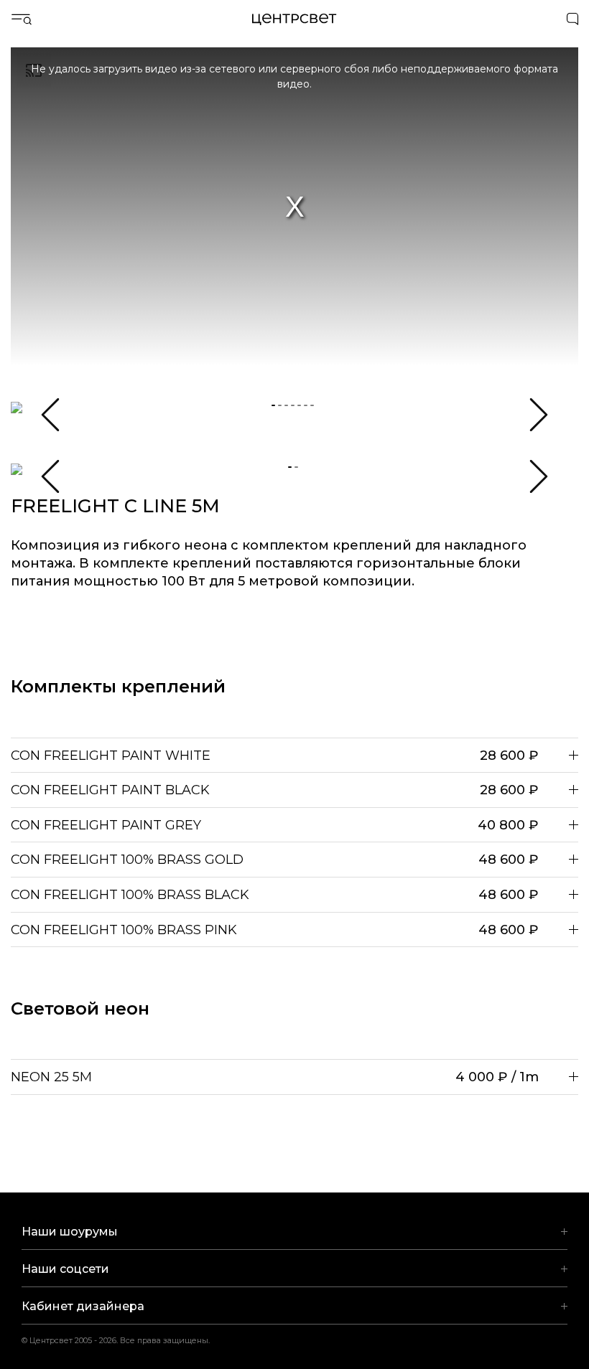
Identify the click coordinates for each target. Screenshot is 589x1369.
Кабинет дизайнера (83, 1306)
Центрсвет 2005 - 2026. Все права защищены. (125, 1340)
